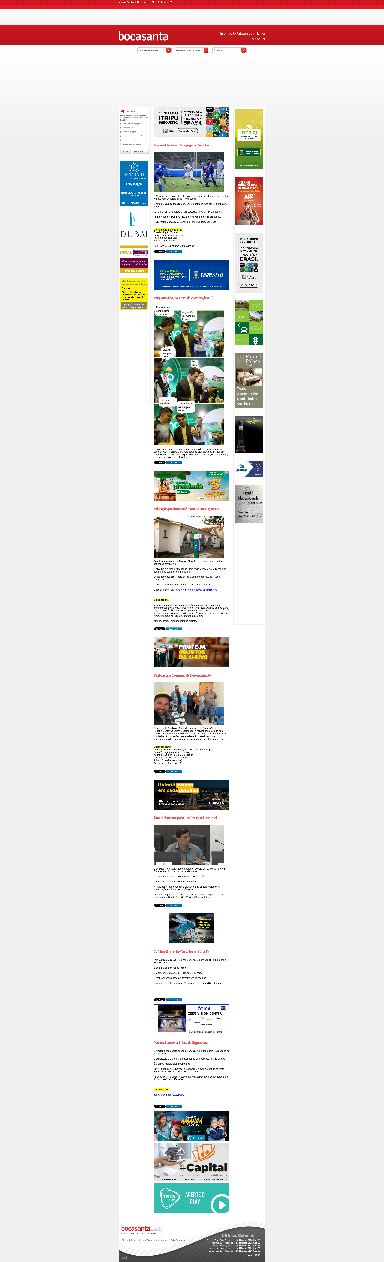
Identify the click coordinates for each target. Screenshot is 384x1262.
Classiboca (162, 1240)
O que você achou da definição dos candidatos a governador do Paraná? (134, 118)
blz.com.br (125, 1258)
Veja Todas (254, 1255)
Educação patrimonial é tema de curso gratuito (186, 509)
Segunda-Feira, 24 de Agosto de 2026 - (233, 1240)
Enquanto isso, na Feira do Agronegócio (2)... (185, 298)
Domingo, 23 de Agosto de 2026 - (236, 1243)
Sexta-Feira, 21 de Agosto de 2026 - (235, 1248)
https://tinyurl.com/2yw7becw (169, 1094)
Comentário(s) (173, 251)
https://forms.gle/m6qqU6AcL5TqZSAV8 (196, 589)
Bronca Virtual (145, 1240)
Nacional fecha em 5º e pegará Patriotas (181, 145)
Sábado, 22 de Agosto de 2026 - (236, 1246)
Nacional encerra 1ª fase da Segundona (180, 1042)
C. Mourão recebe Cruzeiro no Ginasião (182, 951)
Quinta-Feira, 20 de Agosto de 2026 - (234, 1251)
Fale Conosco (178, 1240)
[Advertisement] (192, 84)
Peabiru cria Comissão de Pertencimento (182, 675)
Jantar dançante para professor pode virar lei (185, 818)
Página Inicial (128, 1240)
